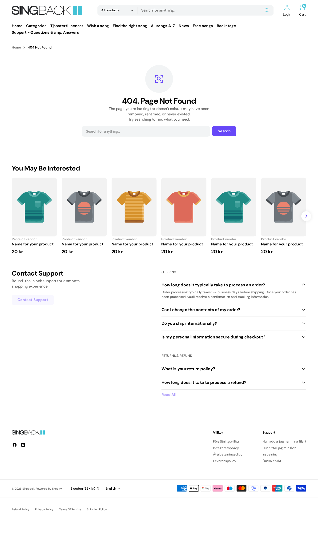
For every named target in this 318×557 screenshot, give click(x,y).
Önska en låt (271, 461)
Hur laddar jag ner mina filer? (284, 441)
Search (224, 131)
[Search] (267, 10)
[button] (287, 10)
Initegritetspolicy (226, 448)
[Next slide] (306, 216)
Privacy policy (44, 509)
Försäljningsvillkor (226, 441)
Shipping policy (97, 509)
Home (16, 47)
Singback (28, 489)
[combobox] (205, 10)
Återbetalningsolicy (227, 454)
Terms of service (70, 509)
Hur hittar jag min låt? (279, 448)
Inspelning (270, 454)
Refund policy (20, 509)
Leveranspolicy (224, 461)
